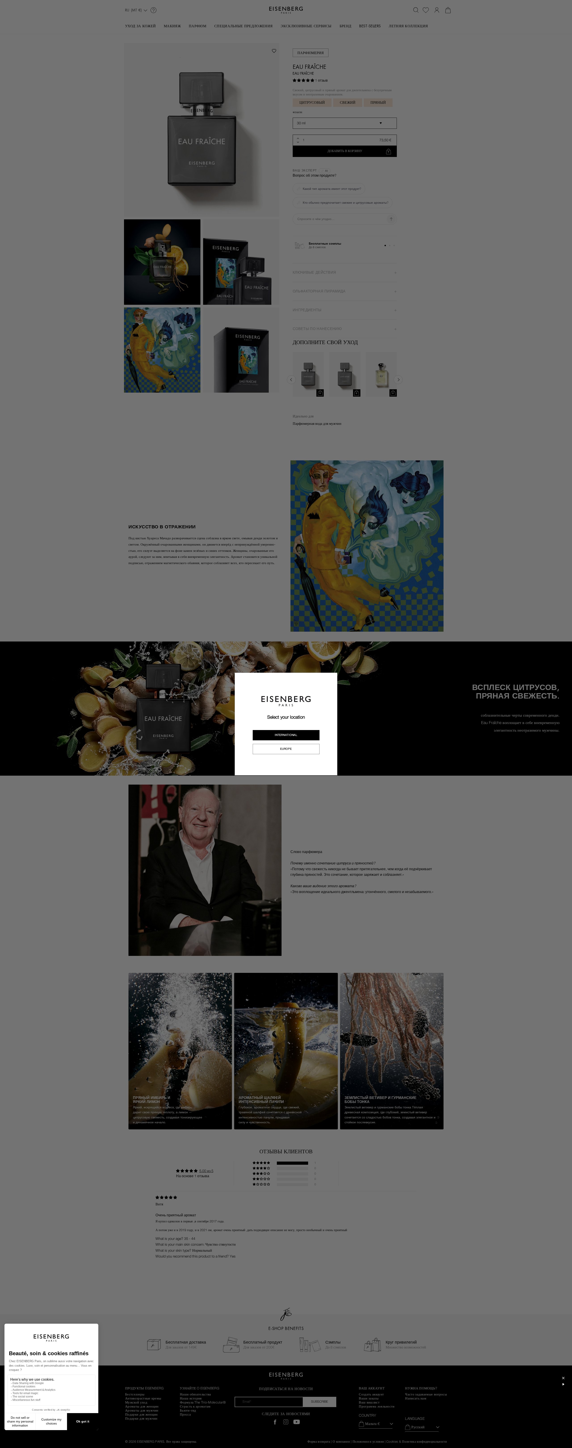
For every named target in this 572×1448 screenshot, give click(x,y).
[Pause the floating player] (563, 1384)
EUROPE (286, 748)
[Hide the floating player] (563, 1378)
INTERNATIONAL (286, 735)
